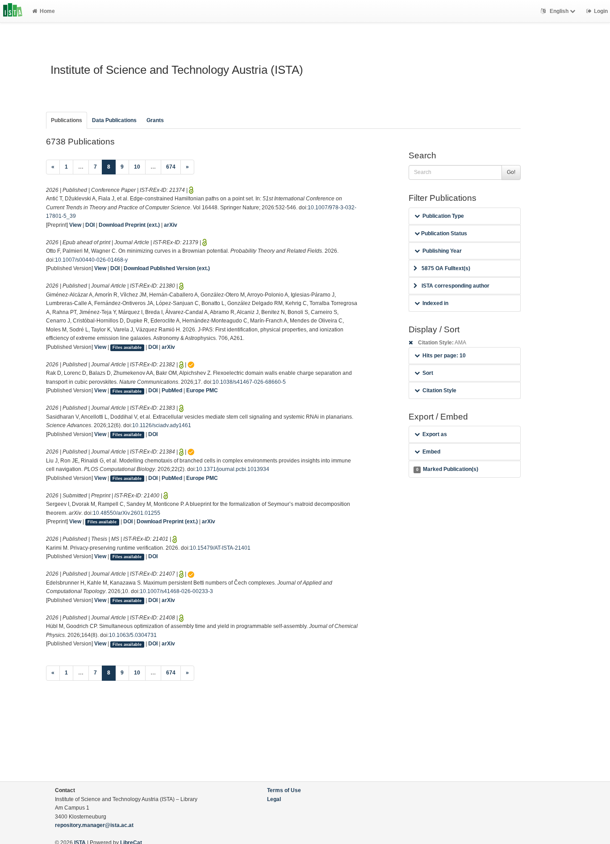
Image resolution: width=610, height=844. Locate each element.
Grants (155, 120)
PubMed (172, 390)
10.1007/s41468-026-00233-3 (176, 591)
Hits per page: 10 (444, 355)
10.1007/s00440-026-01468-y (91, 260)
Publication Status (443, 233)
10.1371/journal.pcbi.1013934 (232, 469)
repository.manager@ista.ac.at (94, 825)
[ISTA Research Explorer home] (12, 11)
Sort (427, 373)
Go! (511, 172)
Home (47, 11)
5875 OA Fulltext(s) (446, 268)
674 (170, 167)
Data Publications (114, 120)
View (75, 225)
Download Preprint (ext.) (129, 225)
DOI (90, 225)
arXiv (170, 225)
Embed (431, 452)
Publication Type (443, 216)
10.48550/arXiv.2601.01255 (126, 513)
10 (137, 167)
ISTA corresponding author (455, 286)
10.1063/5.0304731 (133, 635)
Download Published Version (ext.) (167, 268)
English (559, 11)
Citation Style (439, 390)
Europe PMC (202, 390)
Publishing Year (442, 251)
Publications (66, 120)
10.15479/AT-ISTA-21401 (220, 548)
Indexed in (435, 303)
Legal (274, 799)
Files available (127, 347)
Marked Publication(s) (447, 469)
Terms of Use (284, 790)
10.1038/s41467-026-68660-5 (249, 382)
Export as (434, 434)
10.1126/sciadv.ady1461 (161, 425)
